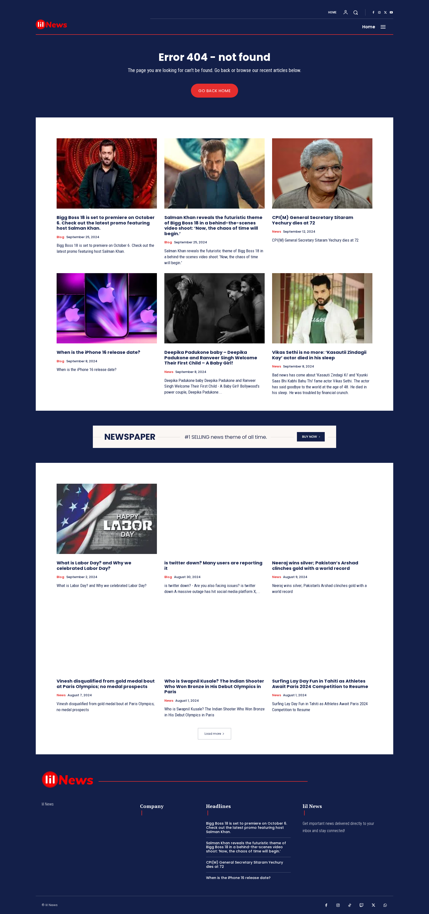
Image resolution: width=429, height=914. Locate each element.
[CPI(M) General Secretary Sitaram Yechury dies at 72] (322, 173)
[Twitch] (361, 905)
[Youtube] (391, 13)
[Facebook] (373, 13)
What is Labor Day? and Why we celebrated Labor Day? (94, 565)
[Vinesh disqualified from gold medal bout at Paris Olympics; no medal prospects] (107, 637)
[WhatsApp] (385, 905)
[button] (355, 12)
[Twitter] (385, 13)
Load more (213, 733)
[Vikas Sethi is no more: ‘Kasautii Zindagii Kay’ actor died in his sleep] (322, 308)
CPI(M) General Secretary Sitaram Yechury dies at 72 (312, 220)
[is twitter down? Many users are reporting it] (214, 519)
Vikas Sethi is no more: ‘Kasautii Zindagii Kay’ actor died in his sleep (319, 355)
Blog (60, 237)
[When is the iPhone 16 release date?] (107, 308)
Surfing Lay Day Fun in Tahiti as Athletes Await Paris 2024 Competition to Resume (320, 684)
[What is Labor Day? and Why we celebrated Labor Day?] (107, 519)
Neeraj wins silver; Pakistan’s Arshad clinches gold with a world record (315, 565)
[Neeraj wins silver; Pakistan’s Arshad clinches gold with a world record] (322, 519)
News (276, 232)
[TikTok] (350, 905)
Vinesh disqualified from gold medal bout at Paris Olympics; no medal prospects (106, 684)
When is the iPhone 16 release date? (98, 352)
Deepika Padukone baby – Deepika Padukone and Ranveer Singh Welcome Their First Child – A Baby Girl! (210, 357)
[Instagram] (379, 13)
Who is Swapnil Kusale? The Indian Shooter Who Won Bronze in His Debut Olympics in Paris (214, 686)
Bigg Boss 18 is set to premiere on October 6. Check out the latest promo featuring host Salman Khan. (106, 222)
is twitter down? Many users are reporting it (213, 565)
